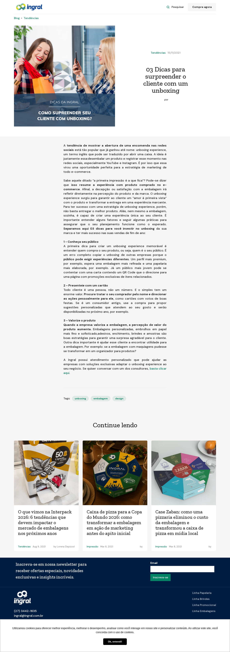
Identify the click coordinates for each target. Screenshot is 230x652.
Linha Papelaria (201, 593)
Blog (17, 18)
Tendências (31, 18)
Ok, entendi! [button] (115, 641)
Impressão (92, 546)
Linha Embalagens (203, 611)
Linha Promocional (204, 605)
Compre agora (202, 7)
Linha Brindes (200, 599)
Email (153, 563)
